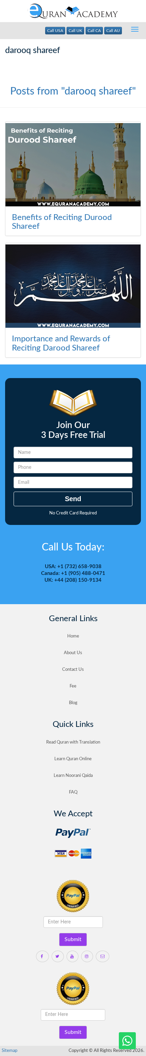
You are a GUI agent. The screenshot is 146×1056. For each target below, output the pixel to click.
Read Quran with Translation (73, 742)
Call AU (113, 31)
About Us (73, 653)
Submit (73, 939)
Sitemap (9, 1051)
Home (73, 636)
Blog (73, 703)
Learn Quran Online (73, 759)
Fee (73, 686)
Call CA (94, 31)
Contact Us (73, 669)
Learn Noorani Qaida (73, 775)
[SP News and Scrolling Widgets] (73, 164)
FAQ (73, 792)
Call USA (55, 31)
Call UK (75, 31)
